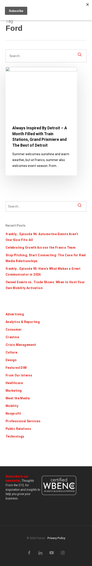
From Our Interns (19, 375)
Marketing (14, 390)
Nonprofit (13, 413)
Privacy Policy (56, 538)
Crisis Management (21, 345)
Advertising (15, 314)
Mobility (12, 406)
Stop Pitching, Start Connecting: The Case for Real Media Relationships (46, 258)
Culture (11, 352)
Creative (12, 337)
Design (11, 360)
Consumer (14, 329)
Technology (15, 436)
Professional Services (23, 421)
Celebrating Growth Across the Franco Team (40, 247)
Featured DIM (16, 367)
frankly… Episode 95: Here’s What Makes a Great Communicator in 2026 (43, 271)
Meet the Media (18, 398)
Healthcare (14, 383)
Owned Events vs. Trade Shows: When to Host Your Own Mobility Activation (45, 285)
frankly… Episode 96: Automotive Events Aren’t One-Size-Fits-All (42, 237)
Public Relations (18, 429)
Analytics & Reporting (23, 322)
